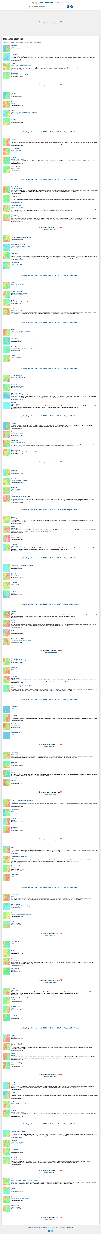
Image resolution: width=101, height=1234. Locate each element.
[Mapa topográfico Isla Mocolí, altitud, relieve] (6, 341)
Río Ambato (15, 149)
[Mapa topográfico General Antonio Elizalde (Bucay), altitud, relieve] (6, 568)
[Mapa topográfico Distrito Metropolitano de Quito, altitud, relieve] (6, 803)
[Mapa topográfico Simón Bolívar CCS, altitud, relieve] (6, 641)
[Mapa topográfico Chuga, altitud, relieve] (6, 358)
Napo (17, 442)
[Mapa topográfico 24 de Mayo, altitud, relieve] (6, 1208)
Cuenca (22, 74)
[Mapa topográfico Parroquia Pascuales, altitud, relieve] (6, 247)
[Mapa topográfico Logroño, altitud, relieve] (6, 1143)
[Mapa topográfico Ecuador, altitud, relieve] (6, 48)
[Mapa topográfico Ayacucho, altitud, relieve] (6, 218)
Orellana (14, 1015)
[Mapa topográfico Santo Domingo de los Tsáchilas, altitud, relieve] (6, 689)
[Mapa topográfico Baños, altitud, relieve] (6, 1182)
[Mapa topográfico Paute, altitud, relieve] (6, 434)
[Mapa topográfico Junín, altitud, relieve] (6, 924)
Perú (12, 217)
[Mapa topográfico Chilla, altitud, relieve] (6, 991)
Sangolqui (14, 762)
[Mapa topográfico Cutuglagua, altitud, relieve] (6, 1152)
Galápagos (14, 706)
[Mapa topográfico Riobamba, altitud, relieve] (6, 256)
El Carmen (14, 196)
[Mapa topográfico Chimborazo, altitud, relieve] (6, 877)
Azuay (17, 74)
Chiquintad (28, 660)
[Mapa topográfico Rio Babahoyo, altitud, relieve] (6, 349)
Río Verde (14, 1158)
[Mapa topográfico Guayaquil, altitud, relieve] (6, 57)
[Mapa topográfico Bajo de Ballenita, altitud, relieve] (6, 735)
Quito (13, 64)
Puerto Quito (15, 1006)
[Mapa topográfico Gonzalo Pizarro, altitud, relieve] (6, 190)
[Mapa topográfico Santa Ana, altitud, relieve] (6, 75)
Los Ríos (18, 348)
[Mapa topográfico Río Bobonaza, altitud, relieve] (6, 726)
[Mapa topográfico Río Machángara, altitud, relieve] (6, 661)
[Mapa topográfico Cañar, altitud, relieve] (6, 1038)
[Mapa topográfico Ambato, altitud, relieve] (6, 953)
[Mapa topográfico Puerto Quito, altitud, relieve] (6, 1009)
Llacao (13, 283)
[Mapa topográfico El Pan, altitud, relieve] (6, 962)
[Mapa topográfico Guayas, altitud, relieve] (6, 594)
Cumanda (14, 470)
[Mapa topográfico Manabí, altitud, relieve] (6, 95)
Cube (13, 1102)
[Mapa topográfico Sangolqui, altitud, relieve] (6, 764)
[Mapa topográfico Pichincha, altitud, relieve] (6, 898)
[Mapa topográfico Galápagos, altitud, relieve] (6, 709)
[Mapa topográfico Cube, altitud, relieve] (6, 1104)
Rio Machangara (16, 376)
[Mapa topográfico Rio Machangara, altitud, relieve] (6, 378)
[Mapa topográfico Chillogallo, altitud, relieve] (6, 829)
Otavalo (24, 395)
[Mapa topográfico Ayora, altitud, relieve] (6, 113)
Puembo (14, 913)
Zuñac (13, 329)
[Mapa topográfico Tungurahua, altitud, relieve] (6, 104)
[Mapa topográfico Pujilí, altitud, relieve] (6, 538)
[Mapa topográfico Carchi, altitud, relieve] (6, 624)
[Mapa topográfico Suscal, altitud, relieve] (6, 576)
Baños (13, 1179)
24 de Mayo (15, 1205)
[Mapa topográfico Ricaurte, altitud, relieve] (6, 1199)
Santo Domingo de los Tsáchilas (22, 686)
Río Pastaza (15, 942)
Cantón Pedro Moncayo (19, 856)
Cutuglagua (15, 1149)
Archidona (14, 441)
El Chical (14, 384)
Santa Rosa (15, 479)
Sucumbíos (19, 188)
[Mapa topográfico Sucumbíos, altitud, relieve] (6, 774)
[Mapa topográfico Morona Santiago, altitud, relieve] (6, 1065)
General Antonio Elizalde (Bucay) (22, 565)
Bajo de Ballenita (16, 733)
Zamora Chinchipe (20, 782)
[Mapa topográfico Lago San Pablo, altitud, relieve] (6, 396)
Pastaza (18, 725)
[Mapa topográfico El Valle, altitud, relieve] (6, 121)
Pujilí (12, 536)
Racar (13, 1188)
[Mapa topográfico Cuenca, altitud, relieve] (6, 160)
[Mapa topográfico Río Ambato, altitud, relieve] (6, 151)
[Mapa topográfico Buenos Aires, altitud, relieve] (6, 452)
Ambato (25, 293)
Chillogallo (14, 827)
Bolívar (18, 141)
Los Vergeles (15, 904)
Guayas (18, 56)
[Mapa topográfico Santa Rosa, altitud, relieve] (6, 481)
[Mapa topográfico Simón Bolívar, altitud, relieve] (6, 169)
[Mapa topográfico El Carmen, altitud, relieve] (6, 199)
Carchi (18, 386)
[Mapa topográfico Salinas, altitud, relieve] (6, 142)
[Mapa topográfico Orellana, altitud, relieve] (6, 1017)
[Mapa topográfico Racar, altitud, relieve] (6, 1190)
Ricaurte (14, 1197)
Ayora (13, 110)
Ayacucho (14, 215)
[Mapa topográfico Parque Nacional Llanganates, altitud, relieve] (6, 499)
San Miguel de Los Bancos (20, 866)
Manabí (13, 93)
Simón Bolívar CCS (17, 639)
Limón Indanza (16, 206)
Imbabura (18, 357)
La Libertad (15, 262)
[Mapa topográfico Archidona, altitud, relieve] (6, 444)
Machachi (14, 668)
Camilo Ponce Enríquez (19, 1131)
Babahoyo (24, 348)
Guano (13, 517)
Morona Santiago (20, 207)
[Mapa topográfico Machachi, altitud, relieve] (6, 670)
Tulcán (22, 386)
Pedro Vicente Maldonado (19, 998)
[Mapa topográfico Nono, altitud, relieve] (6, 238)
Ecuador (14, 45)
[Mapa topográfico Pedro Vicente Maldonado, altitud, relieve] (6, 1000)
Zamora (13, 780)
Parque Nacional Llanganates (21, 496)
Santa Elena (19, 264)
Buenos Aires (15, 450)
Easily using (51, 132)
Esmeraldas (19, 1103)
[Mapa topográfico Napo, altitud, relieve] (6, 1056)
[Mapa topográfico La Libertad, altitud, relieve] (6, 265)
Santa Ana (14, 73)
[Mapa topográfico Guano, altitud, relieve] (6, 520)
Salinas (13, 139)
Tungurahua (15, 102)
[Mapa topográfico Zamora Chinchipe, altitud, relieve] (6, 1047)
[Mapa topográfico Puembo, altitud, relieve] (6, 915)
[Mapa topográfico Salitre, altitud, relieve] (6, 405)
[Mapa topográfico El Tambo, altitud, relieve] (6, 679)
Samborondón (24, 340)
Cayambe (24, 112)
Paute (13, 432)
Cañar (17, 575)
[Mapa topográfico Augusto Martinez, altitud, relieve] (6, 294)
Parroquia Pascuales (18, 244)
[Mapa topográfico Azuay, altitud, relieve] (6, 632)
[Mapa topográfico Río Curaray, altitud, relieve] (6, 971)
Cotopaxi (18, 537)
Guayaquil (14, 54)
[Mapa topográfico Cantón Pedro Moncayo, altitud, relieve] (6, 860)
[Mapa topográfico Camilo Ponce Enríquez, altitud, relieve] (6, 1134)
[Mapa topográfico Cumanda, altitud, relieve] (6, 472)
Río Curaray (15, 968)
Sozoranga (14, 753)
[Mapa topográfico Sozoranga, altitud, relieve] (6, 756)
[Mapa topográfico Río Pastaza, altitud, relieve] (6, 944)
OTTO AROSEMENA (32, 348)
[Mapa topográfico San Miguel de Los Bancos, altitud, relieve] (6, 868)
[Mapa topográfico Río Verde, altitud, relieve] (6, 1161)
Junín (13, 921)
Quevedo (14, 583)
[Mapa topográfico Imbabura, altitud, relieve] (6, 614)
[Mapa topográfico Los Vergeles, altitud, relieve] (6, 906)
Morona (28, 331)
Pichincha (18, 112)
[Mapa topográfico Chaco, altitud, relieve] (6, 302)
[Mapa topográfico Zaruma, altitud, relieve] (6, 529)
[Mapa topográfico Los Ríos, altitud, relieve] (6, 1086)
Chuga (13, 356)
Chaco (13, 300)
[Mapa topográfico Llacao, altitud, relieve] (6, 285)
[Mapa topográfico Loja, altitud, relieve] (6, 312)
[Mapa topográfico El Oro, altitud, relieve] (6, 1095)
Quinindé (25, 1103)
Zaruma (13, 526)
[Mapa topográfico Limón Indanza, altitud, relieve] (6, 209)
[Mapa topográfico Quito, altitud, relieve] (6, 67)
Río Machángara (16, 659)
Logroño (14, 1140)
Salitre (13, 402)
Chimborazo (19, 255)
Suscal (13, 574)
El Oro (17, 528)
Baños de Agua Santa (33, 1180)
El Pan (13, 959)
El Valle (13, 119)
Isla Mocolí (14, 338)
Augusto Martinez (17, 291)
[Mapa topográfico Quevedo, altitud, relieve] (6, 585)
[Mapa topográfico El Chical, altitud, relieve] (6, 387)
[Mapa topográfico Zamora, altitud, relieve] (6, 782)
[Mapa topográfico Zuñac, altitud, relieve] (6, 332)
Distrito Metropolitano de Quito (23, 65)
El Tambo (14, 676)
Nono (13, 236)
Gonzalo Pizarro (16, 187)
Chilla (13, 988)
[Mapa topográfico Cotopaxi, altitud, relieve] (6, 718)
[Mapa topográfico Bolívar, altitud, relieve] (6, 821)
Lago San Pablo (16, 393)
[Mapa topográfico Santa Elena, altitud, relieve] (6, 812)
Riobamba (14, 253)
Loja (12, 309)
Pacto (40, 452)
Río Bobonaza (15, 724)
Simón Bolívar (16, 167)
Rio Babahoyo (15, 347)
